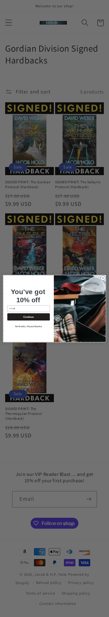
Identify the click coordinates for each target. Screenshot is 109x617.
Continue (28, 316)
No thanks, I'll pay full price (28, 326)
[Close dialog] (103, 278)
